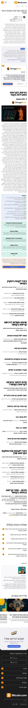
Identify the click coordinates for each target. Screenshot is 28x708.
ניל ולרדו (16, 16)
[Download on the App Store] (14, 662)
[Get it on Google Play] (14, 658)
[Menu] (2, 2)
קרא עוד (6, 588)
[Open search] (5, 2)
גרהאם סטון (15, 18)
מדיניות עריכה (22, 59)
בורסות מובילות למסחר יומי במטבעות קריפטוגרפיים (19, 616)
